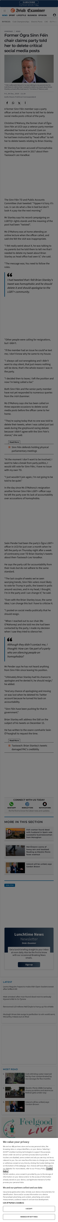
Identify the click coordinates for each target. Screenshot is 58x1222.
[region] (29, 1180)
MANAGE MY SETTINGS (29, 1217)
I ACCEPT (29, 1209)
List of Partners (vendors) (13, 1203)
